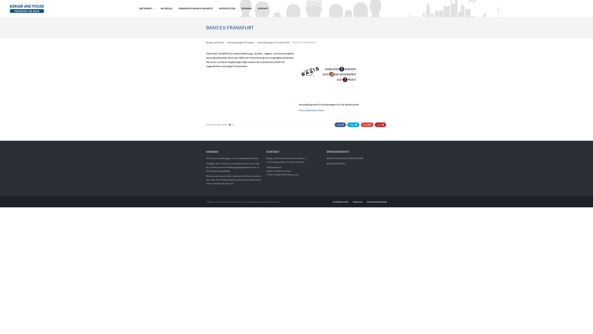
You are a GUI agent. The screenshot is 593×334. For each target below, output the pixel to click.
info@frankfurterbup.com (286, 174)
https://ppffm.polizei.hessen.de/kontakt (241, 179)
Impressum (358, 202)
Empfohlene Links (341, 202)
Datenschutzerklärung (377, 202)
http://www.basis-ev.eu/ (311, 110)
